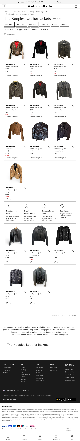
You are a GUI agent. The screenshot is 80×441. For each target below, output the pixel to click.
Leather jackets (42, 12)
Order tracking (23, 369)
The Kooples (15, 12)
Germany (27, 429)
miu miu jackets (59, 329)
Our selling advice (39, 372)
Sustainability (69, 372)
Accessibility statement (10, 395)
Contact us (53, 371)
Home (6, 12)
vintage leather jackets (28, 332)
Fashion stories (70, 380)
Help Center (54, 368)
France (4, 429)
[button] (76, 6)
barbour (14, 332)
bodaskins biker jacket (59, 334)
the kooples (8, 327)
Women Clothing (28, 12)
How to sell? (39, 368)
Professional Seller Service (40, 379)
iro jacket (71, 329)
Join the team (69, 378)
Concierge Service (6, 372)
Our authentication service (25, 375)
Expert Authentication (29, 212)
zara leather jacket (22, 327)
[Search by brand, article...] (4, 6)
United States (20, 429)
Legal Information (24, 395)
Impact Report (69, 375)
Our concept (7, 368)
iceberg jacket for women (42, 327)
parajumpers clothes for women (15, 329)
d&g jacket (34, 329)
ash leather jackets (41, 334)
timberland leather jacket (22, 334)
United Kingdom (11, 429)
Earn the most (65, 211)
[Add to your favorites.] (25, 64)
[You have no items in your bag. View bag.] (76, 6)
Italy (36, 429)
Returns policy (23, 381)
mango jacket (45, 329)
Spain (32, 429)
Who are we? (69, 369)
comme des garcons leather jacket (53, 332)
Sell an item (39, 375)
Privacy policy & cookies (43, 395)
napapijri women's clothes (64, 327)
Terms (32, 395)
